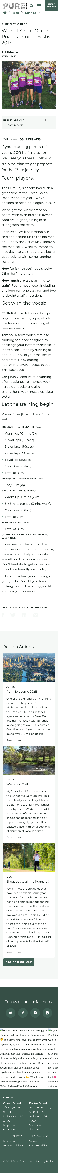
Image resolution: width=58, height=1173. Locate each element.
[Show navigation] (38, 6)
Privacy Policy (45, 1161)
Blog (16, 12)
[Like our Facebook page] (23, 1013)
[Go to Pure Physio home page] (15, 6)
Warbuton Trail (29, 794)
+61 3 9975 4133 (38, 1136)
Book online (51, 5)
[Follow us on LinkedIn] (47, 1013)
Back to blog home (19, 962)
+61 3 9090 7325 (13, 1136)
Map (6, 1125)
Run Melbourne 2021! (29, 699)
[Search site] (33, 6)
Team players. (15, 124)
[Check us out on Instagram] (35, 1013)
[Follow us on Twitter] (10, 1013)
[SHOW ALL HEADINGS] (45, 119)
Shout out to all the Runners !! (29, 900)
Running (31, 12)
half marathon (22, 273)
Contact (9, 1097)
